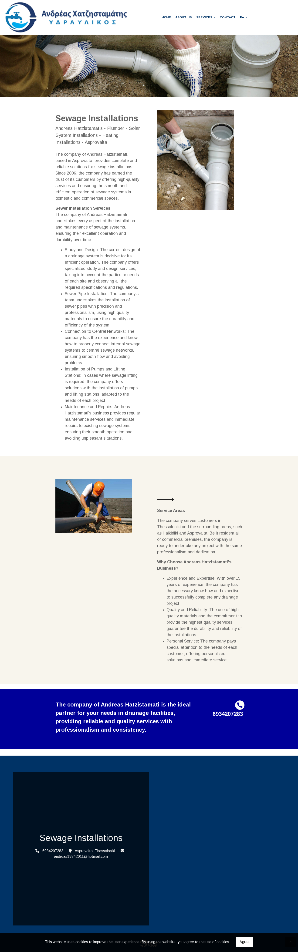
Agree (245, 942)
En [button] (242, 17)
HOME (166, 17)
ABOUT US (183, 17)
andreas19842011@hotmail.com (81, 856)
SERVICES (204, 17)
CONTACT (228, 17)
